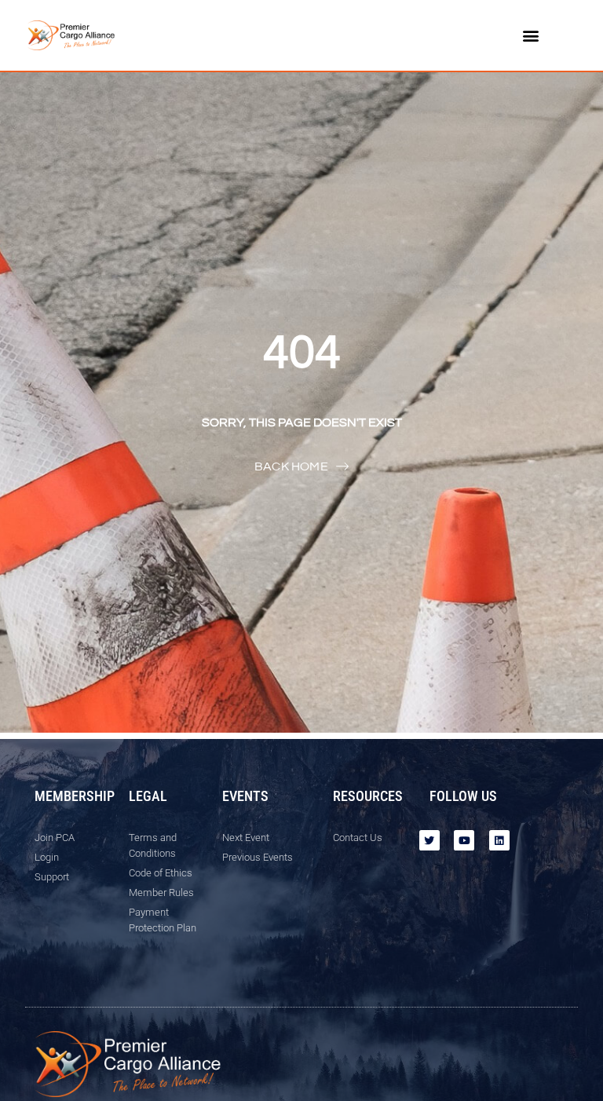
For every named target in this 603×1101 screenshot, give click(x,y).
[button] (531, 36)
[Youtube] (464, 840)
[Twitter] (429, 840)
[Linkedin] (499, 840)
